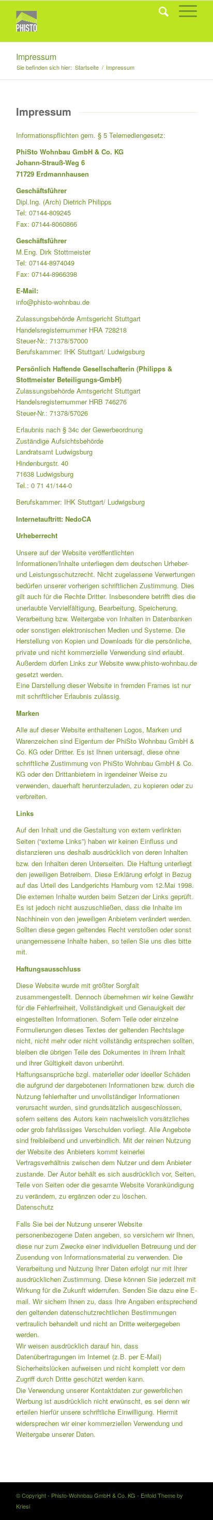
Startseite (87, 67)
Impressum (36, 56)
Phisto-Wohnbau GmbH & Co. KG (93, 1495)
